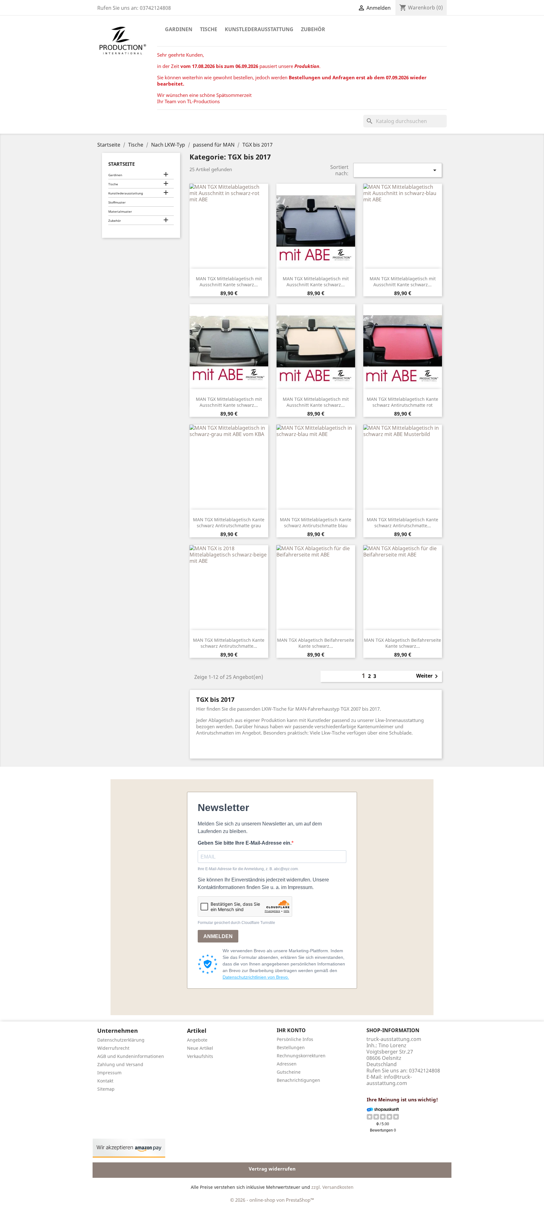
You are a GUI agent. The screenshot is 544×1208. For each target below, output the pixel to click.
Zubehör (313, 29)
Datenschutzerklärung (120, 1040)
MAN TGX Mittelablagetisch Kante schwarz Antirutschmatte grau (228, 523)
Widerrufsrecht (113, 1048)
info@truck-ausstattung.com (389, 1080)
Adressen (287, 1064)
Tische (208, 29)
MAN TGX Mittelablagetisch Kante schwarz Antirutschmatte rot (402, 402)
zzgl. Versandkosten (332, 1187)
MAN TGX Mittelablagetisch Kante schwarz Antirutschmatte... (402, 523)
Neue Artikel (200, 1048)
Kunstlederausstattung (259, 29)
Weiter (428, 676)
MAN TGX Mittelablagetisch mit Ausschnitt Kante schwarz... (229, 282)
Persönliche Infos (295, 1039)
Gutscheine (289, 1072)
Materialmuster (120, 211)
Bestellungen (291, 1047)
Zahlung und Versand (120, 1064)
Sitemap (106, 1089)
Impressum (109, 1073)
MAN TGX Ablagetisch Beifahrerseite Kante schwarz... (315, 643)
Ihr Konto (291, 1030)
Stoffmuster (117, 202)
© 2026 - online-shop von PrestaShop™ (272, 1200)
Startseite (121, 164)
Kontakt (105, 1081)
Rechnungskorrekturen (301, 1056)
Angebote (197, 1040)
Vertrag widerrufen (272, 1169)
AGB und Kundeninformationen (130, 1056)
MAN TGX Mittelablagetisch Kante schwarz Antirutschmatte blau (315, 523)
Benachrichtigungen (298, 1080)
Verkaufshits (200, 1056)
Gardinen (178, 29)
